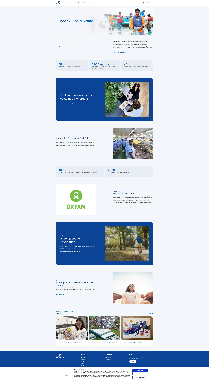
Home (57, 37)
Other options (76, 380)
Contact (133, 361)
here (96, 375)
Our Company (84, 357)
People (82, 363)
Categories (83, 359)
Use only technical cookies (140, 377)
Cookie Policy (108, 359)
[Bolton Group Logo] (59, 2)
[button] (69, 3)
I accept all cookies (140, 370)
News (82, 367)
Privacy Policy (108, 357)
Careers (82, 365)
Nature (82, 361)
